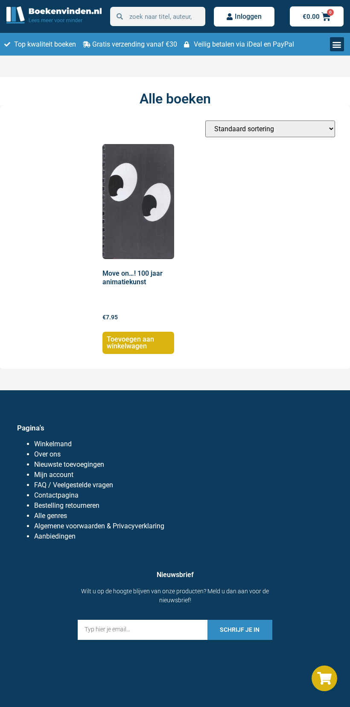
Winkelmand (53, 444)
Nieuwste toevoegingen (69, 464)
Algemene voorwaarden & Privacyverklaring (99, 526)
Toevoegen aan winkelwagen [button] (130, 342)
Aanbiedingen (55, 536)
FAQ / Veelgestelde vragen (73, 485)
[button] (337, 44)
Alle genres (50, 516)
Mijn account (53, 475)
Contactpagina (56, 495)
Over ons (47, 454)
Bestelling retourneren (66, 505)
